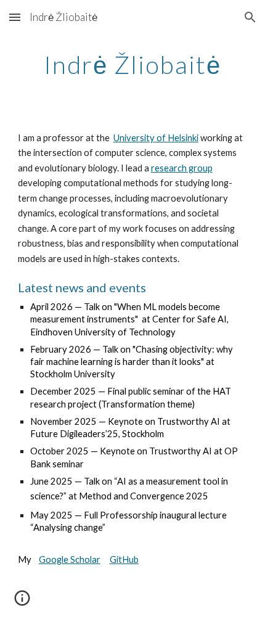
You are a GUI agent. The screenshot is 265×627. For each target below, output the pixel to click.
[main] (133, 64)
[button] (15, 17)
